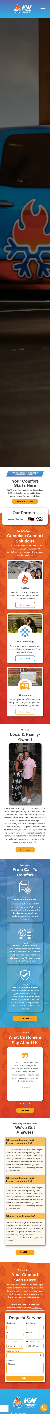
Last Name (30, 1323)
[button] (20, 1103)
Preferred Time (12, 1351)
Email (8, 1332)
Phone (29, 1332)
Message (10, 1360)
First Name (10, 1323)
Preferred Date (32, 1341)
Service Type (11, 1342)
